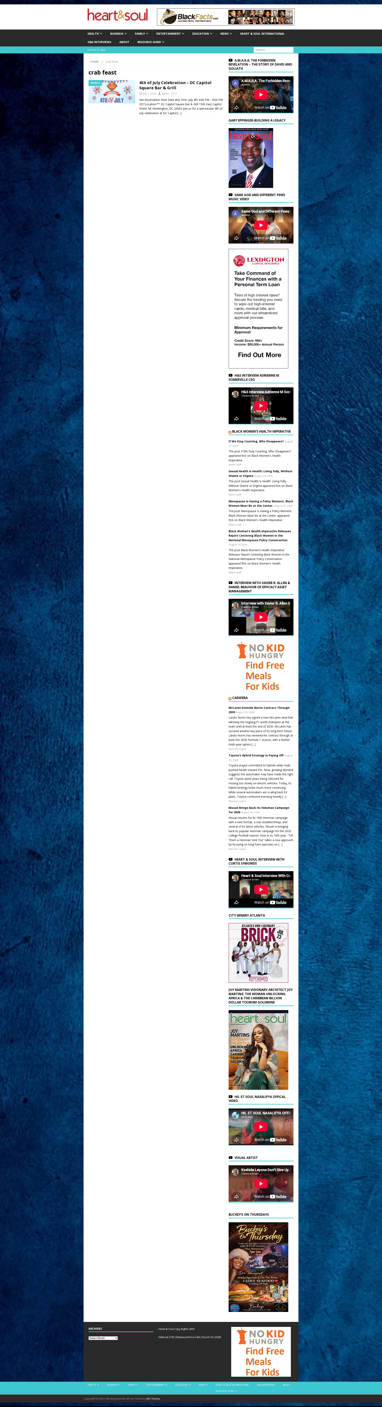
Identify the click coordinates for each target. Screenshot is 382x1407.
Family (140, 33)
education (200, 33)
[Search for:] (273, 49)
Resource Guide (149, 42)
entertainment (168, 33)
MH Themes (153, 1398)
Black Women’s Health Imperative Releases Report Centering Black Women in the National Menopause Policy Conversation (260, 535)
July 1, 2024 (149, 93)
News (224, 33)
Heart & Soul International (262, 33)
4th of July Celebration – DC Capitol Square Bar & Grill (175, 85)
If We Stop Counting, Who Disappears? (256, 441)
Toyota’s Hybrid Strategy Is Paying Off (256, 755)
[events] (112, 91)
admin (165, 93)
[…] (179, 113)
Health (93, 33)
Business (116, 33)
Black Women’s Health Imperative (261, 431)
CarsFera (240, 698)
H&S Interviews (99, 42)
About (124, 42)
